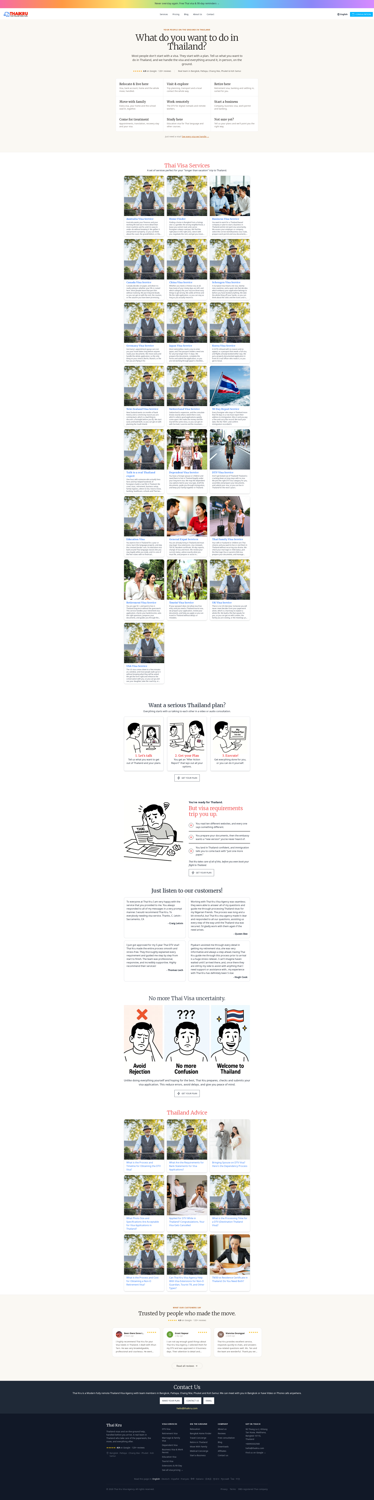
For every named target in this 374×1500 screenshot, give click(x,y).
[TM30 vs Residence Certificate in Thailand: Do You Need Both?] (230, 1254)
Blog (186, 14)
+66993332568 (253, 1443)
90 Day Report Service (225, 409)
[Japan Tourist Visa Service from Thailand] (187, 323)
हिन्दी (192, 1478)
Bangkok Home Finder (200, 1433)
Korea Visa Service (223, 345)
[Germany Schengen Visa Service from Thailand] (144, 323)
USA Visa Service (136, 666)
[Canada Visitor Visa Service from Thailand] (144, 259)
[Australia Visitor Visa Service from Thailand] (144, 196)
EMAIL (209, 1400)
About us (222, 1429)
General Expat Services (183, 539)
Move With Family (198, 1446)
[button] (342, 14)
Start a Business (198, 1455)
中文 (238, 1478)
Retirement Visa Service (141, 602)
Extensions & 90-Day (172, 1465)
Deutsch (166, 1478)
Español (175, 1478)
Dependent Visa (170, 1445)
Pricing (176, 14)
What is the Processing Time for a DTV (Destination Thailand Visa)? (229, 1222)
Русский (225, 1478)
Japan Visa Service (180, 345)
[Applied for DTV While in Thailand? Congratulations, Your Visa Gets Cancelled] (187, 1195)
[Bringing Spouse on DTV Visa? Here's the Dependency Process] (230, 1139)
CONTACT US (192, 1400)
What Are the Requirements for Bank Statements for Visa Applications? (186, 1166)
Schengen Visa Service (226, 282)
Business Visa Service (225, 218)
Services (164, 14)
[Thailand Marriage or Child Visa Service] (230, 516)
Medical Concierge (199, 1451)
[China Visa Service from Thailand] (187, 259)
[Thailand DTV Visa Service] (230, 449)
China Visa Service (180, 282)
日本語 (208, 1478)
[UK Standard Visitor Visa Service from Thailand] (230, 579)
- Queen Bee (240, 933)
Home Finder (177, 218)
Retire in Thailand (198, 1442)
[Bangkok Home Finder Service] (187, 196)
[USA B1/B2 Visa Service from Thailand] (144, 643)
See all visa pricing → (172, 1470)
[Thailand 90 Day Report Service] (230, 386)
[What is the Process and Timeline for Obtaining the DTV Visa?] (144, 1139)
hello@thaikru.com (187, 1408)
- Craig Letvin (175, 923)
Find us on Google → (256, 1452)
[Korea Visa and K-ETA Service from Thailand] (230, 323)
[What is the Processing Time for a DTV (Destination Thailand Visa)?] (230, 1195)
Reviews (222, 1433)
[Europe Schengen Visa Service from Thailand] (230, 259)
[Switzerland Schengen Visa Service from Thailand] (187, 386)
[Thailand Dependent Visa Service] (187, 449)
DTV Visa (166, 1429)
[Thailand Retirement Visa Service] (144, 579)
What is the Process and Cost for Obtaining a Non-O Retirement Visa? (142, 1281)
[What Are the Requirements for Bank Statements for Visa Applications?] (187, 1139)
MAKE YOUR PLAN (171, 1400)
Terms (233, 1489)
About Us (197, 14)
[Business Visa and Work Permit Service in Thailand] (230, 196)
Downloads (223, 1446)
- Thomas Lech (175, 970)
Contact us (223, 1455)
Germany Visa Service (140, 345)
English (156, 1478)
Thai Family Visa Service (227, 539)
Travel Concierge (198, 1437)
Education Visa (135, 539)
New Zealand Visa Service (142, 409)
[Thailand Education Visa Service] (144, 516)
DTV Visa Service (222, 472)
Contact (210, 14)
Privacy (224, 1489)
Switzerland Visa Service (184, 409)
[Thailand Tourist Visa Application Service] (187, 579)
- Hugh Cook (240, 977)
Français (185, 1478)
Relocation (195, 1429)
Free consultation (226, 1437)
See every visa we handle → (195, 136)
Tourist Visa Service (181, 602)
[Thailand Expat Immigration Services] (187, 516)
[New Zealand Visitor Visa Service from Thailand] (144, 386)
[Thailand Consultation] (144, 449)
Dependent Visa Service (184, 472)
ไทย (232, 1478)
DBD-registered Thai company (253, 1489)
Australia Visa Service (140, 218)
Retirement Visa (170, 1433)
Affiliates (222, 1451)
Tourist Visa (167, 1461)
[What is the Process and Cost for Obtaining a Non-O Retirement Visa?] (144, 1254)
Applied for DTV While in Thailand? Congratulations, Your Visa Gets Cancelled (187, 1222)
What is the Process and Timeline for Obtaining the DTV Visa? (143, 1166)
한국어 (216, 1478)
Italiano (200, 1478)
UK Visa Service (222, 602)
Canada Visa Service (138, 282)
